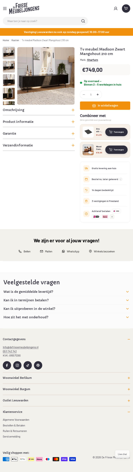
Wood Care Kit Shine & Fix (98, 147)
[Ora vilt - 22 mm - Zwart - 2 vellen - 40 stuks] (88, 132)
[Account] (116, 8)
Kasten (15, 40)
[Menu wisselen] (5, 8)
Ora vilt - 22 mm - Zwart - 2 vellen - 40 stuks (99, 130)
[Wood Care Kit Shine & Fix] (88, 149)
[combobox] (45, 21)
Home (6, 40)
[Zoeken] (83, 21)
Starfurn (92, 59)
